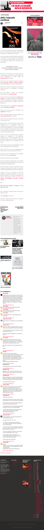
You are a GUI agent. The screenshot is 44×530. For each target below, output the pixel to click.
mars (37, 490)
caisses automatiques (5, 116)
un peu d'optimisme (5, 14)
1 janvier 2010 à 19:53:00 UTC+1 (8, 317)
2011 (36, 478)
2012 (36, 477)
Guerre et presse (38, 495)
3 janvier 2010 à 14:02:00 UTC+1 (8, 413)
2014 (36, 475)
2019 (36, 470)
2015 (36, 474)
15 (22, 22)
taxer (21, 81)
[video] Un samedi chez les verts (39, 500)
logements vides (4, 78)
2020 (36, 469)
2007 (36, 516)
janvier (37, 492)
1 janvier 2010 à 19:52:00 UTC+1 (8, 311)
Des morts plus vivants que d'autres (38, 506)
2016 (36, 473)
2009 (36, 514)
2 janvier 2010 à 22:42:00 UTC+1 (8, 374)
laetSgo (4, 293)
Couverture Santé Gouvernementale (39, 503)
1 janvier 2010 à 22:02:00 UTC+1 (8, 350)
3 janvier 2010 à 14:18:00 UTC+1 (8, 441)
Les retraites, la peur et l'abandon (39, 494)
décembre (37, 480)
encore (14, 105)
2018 (36, 471)
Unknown (5, 324)
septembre (38, 483)
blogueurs (7, 107)
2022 (36, 467)
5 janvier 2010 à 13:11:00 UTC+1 (8, 450)
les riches (20, 82)
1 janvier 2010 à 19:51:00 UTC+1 (8, 308)
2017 (36, 472)
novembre (37, 481)
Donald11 (4, 442)
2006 (36, 517)
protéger (15, 82)
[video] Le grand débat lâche (19, 207)
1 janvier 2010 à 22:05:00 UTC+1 (8, 363)
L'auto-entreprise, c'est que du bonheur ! (39, 497)
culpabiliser (3, 111)
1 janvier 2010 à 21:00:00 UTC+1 (8, 323)
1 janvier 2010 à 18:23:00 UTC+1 (8, 305)
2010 (21, 198)
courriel (8, 471)
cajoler (10, 82)
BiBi (3, 351)
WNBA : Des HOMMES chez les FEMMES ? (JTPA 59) (30, 467)
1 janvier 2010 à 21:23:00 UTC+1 (8, 336)
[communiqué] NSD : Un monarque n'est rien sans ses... (39, 510)
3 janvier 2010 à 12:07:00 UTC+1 (8, 394)
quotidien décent (13, 94)
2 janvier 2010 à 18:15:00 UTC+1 (8, 368)
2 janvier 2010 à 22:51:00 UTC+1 (8, 383)
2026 (36, 462)
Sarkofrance (5, 195)
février (37, 491)
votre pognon (13, 155)
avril (36, 489)
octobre (37, 482)
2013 (36, 476)
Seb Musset (5, 414)
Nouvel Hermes (6, 318)
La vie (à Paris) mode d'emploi (39, 508)
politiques (12, 107)
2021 (36, 468)
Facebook (15, 465)
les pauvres (5, 82)
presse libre (20, 105)
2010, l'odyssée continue (38, 513)
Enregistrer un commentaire (5, 452)
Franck (4, 337)
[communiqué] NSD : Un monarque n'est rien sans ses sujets (4, 209)
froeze (4, 306)
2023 (36, 466)
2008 (36, 515)
